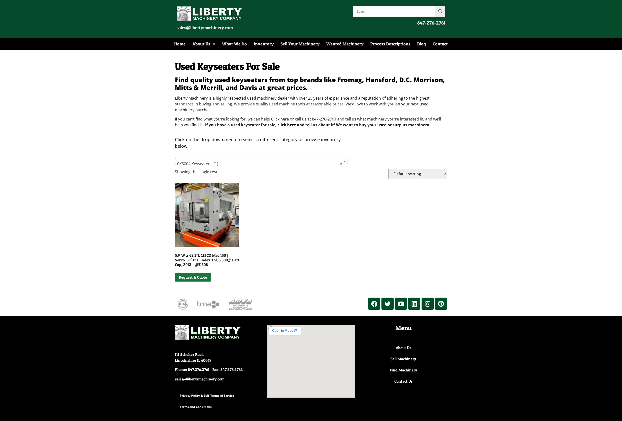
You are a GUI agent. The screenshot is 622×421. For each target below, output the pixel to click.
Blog (421, 43)
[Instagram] (428, 304)
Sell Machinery (403, 358)
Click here (280, 119)
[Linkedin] (414, 304)
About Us (201, 43)
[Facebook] (374, 304)
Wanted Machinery (344, 43)
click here (286, 125)
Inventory (264, 43)
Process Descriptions (390, 43)
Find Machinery (403, 370)
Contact (440, 43)
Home (180, 43)
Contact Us (403, 381)
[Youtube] (401, 304)
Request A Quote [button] (193, 277)
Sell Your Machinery (300, 43)
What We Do (234, 43)
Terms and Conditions (196, 407)
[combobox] (261, 161)
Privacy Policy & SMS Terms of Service (207, 396)
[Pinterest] (441, 304)
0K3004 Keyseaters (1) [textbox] (259, 163)
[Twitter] (387, 304)
